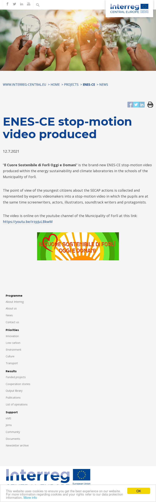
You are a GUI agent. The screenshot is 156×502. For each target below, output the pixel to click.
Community (13, 432)
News (103, 84)
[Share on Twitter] (136, 105)
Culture (10, 356)
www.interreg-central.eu (24, 84)
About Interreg (15, 301)
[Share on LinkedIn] (142, 105)
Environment (13, 349)
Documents (13, 439)
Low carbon (13, 343)
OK (138, 490)
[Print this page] (149, 105)
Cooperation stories (18, 384)
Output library (14, 390)
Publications (13, 397)
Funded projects (16, 377)
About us (11, 308)
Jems (9, 425)
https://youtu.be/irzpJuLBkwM (28, 221)
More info (30, 497)
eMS (8, 418)
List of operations (17, 404)
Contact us (12, 322)
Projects (71, 84)
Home (55, 84)
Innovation (12, 336)
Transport (12, 363)
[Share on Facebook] (130, 105)
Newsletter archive (17, 445)
